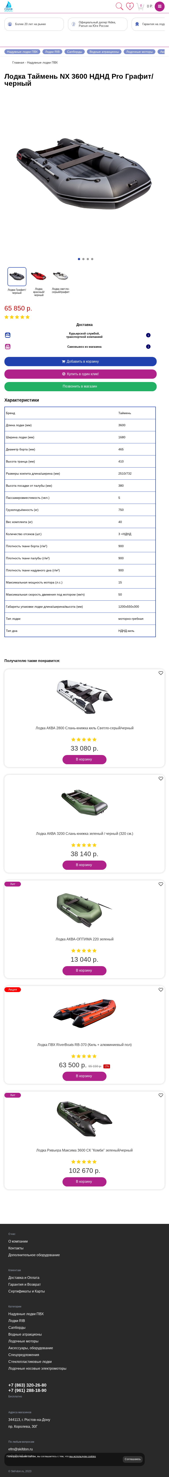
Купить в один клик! (82, 374)
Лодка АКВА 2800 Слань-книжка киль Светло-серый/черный (85, 728)
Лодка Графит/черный (17, 291)
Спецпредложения (23, 1355)
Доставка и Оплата (23, 1278)
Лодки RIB (52, 51)
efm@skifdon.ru (20, 1449)
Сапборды (74, 51)
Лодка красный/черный (38, 292)
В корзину (84, 759)
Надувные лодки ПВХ (22, 51)
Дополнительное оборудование (34, 1255)
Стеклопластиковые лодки (30, 1362)
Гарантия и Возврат (24, 1284)
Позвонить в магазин (80, 386)
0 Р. (149, 6)
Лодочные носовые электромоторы (37, 1368)
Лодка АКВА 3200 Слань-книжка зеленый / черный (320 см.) (84, 833)
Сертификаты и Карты (26, 1291)
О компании (18, 1241)
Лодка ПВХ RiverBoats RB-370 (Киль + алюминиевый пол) (84, 1045)
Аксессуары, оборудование (30, 1348)
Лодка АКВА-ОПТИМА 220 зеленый (85, 939)
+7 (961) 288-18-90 (27, 1390)
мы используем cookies (82, 1456)
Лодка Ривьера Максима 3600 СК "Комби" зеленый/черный (84, 1150)
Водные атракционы (104, 51)
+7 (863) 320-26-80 (27, 1385)
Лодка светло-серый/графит (61, 290)
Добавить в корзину (82, 361)
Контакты (16, 1248)
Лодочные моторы (139, 51)
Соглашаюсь (133, 1459)
